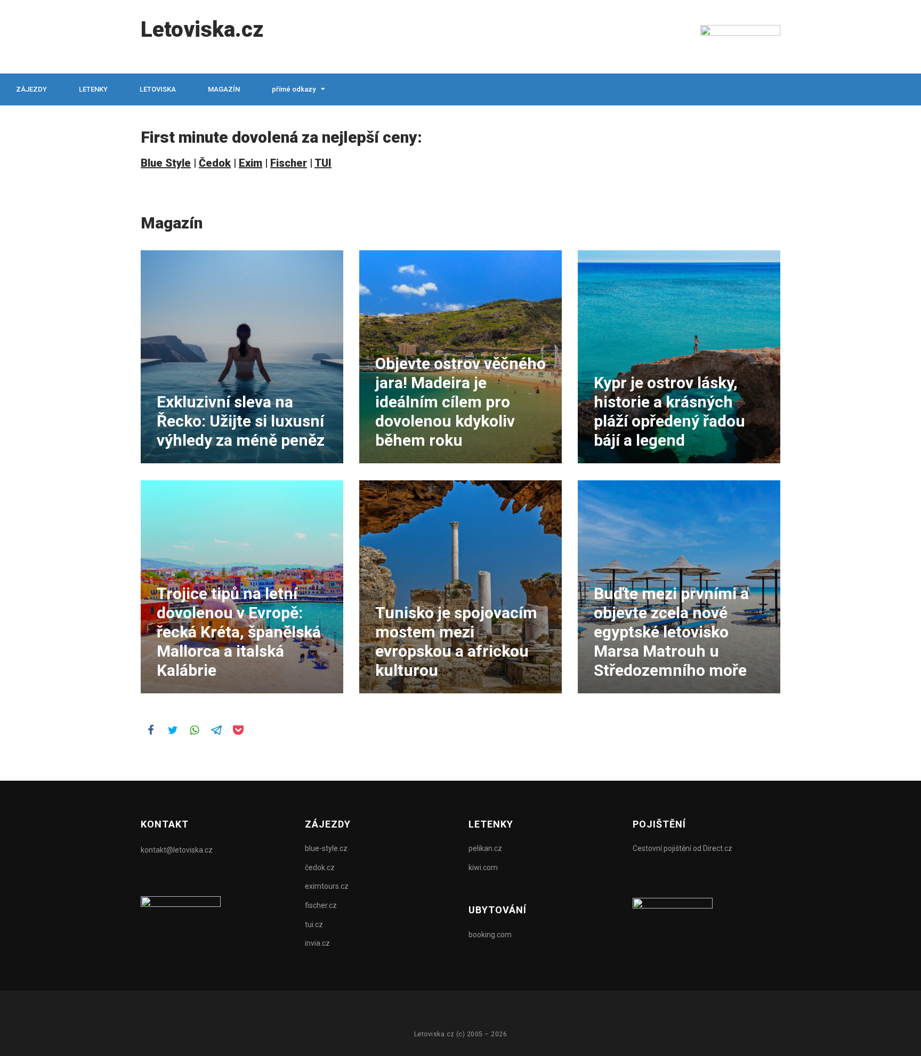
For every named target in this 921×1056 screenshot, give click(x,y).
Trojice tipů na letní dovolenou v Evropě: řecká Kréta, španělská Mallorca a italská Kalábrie (239, 632)
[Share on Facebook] (150, 729)
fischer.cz (321, 905)
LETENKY (93, 89)
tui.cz (314, 924)
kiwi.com (483, 867)
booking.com (490, 934)
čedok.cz (320, 867)
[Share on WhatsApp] (194, 729)
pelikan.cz (485, 848)
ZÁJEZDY (31, 89)
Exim (250, 163)
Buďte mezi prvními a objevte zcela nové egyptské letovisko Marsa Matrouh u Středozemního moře (671, 632)
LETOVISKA (158, 89)
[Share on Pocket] (237, 729)
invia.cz (317, 943)
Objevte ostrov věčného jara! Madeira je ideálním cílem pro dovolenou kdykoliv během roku (460, 401)
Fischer (288, 163)
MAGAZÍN (224, 89)
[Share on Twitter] (172, 729)
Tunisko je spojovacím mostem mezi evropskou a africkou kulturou (456, 641)
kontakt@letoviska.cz (177, 850)
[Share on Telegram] (215, 729)
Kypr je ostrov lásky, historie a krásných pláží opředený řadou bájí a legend (669, 411)
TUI (323, 163)
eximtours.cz (327, 886)
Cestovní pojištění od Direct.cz (682, 848)
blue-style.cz (326, 848)
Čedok (215, 163)
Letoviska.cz (202, 29)
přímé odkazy (294, 89)
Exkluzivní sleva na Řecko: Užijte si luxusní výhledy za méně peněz (241, 420)
